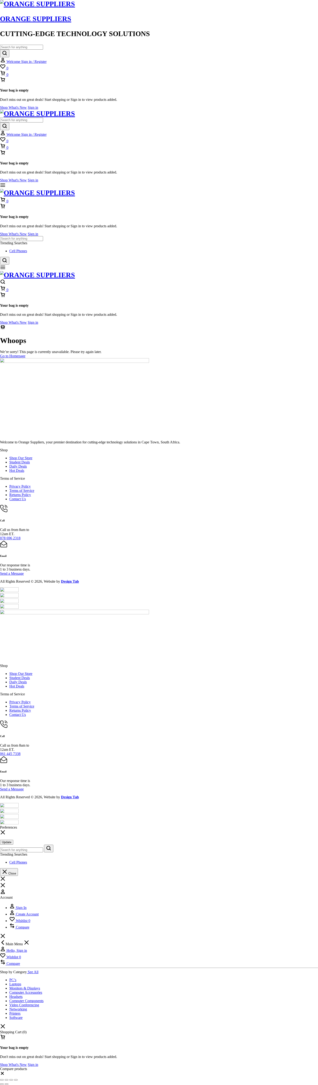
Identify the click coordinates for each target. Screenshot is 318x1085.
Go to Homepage (12, 356)
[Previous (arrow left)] (2, 1084)
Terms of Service (21, 491)
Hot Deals (16, 471)
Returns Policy (20, 495)
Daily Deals (18, 466)
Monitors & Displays (24, 988)
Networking (18, 1009)
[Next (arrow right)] (6, 1084)
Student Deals (19, 462)
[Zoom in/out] (2, 1080)
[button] (2, 1074)
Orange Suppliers (35, 19)
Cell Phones (18, 251)
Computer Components (26, 1001)
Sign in (33, 107)
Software (16, 1018)
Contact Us (17, 499)
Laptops (15, 984)
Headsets (16, 997)
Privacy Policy (20, 486)
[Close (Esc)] (16, 1080)
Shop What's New (13, 107)
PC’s (12, 980)
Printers (14, 1013)
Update (6, 842)
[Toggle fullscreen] (6, 1080)
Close (11, 873)
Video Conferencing (24, 1005)
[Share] (11, 1080)
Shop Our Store (20, 458)
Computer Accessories (25, 992)
